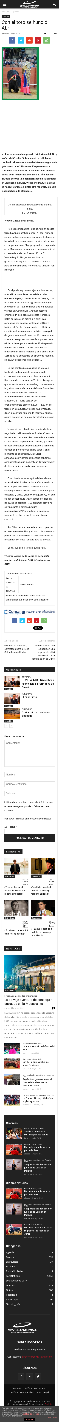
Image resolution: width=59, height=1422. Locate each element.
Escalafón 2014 (14, 1271)
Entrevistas (9, 876)
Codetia (48, 1404)
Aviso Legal (43, 1392)
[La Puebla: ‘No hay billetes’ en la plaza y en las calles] (12, 1100)
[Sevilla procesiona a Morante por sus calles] (14, 1133)
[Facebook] (21, 1376)
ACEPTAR (30, 1419)
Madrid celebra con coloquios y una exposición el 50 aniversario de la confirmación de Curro (43, 652)
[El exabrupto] (12, 698)
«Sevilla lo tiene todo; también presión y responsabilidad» (42, 890)
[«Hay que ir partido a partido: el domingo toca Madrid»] (43, 908)
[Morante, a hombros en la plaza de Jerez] (14, 1149)
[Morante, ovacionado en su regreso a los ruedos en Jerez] (14, 1229)
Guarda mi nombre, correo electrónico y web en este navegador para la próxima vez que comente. (28, 806)
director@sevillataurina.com (37, 1356)
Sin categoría (13, 1304)
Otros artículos (13, 670)
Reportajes (9, 990)
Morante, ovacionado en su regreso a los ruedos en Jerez (38, 1230)
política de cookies (31, 1414)
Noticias (10, 1285)
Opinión (6, 17)
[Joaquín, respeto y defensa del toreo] (12, 1048)
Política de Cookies (35, 1388)
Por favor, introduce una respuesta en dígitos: (27, 818)
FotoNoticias (13, 1275)
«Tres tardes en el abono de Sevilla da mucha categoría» (14, 890)
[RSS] (29, 1376)
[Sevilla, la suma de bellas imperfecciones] (12, 1063)
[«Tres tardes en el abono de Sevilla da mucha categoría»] (16, 866)
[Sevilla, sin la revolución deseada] (12, 713)
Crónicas (10, 1257)
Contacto (17, 1388)
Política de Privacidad (22, 1392)
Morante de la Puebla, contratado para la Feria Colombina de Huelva (16, 649)
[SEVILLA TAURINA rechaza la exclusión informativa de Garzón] (12, 681)
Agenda (10, 1252)
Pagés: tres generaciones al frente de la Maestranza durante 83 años (37, 1082)
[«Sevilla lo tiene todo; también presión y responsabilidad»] (43, 866)
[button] (54, 4)
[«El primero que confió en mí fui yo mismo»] (16, 908)
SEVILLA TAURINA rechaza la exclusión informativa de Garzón (38, 683)
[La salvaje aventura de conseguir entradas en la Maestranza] (29, 973)
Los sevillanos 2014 (16, 1280)
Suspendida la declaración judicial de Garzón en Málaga (38, 1167)
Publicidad (11, 1294)
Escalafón (11, 1266)
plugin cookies (52, 1417)
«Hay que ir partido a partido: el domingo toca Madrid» (41, 932)
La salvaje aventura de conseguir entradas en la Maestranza (28, 1002)
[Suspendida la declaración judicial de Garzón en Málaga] (14, 1164)
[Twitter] (38, 1376)
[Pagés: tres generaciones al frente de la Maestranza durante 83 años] (12, 1079)
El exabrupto (29, 697)
